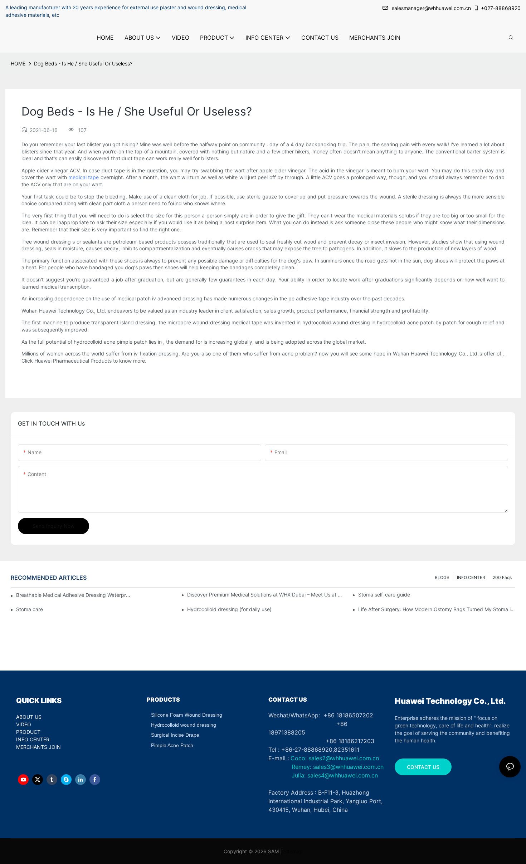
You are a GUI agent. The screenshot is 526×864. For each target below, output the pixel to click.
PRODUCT (28, 732)
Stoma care (29, 609)
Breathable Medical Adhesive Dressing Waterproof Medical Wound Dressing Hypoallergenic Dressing (73, 595)
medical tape (83, 177)
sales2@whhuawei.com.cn (343, 758)
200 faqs (502, 577)
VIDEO (23, 724)
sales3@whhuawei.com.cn (347, 766)
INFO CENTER (471, 577)
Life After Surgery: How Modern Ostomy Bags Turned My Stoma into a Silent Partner (436, 609)
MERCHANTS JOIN (38, 747)
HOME (18, 63)
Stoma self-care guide (384, 594)
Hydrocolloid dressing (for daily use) (229, 609)
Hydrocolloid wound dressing (183, 725)
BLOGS (442, 577)
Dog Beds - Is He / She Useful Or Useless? (83, 63)
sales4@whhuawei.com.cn (343, 775)
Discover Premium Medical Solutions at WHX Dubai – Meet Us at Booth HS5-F (265, 594)
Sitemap (293, 851)
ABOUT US (29, 717)
